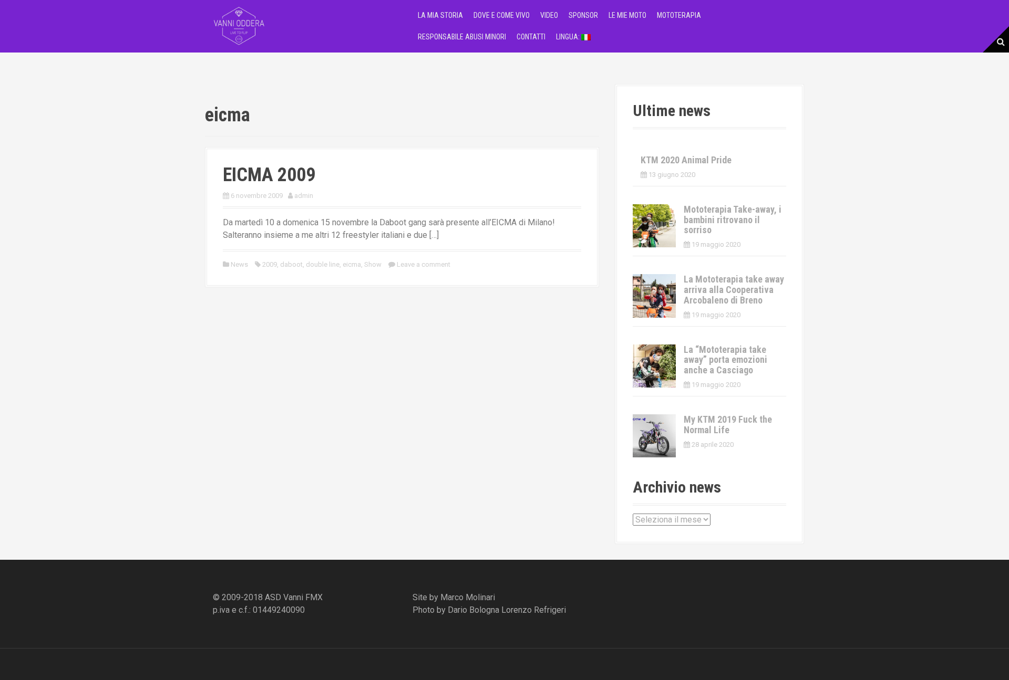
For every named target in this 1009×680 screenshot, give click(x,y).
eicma (352, 264)
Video (549, 15)
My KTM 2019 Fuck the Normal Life (728, 424)
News (239, 264)
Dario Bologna (473, 610)
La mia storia (440, 15)
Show (373, 264)
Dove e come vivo (501, 15)
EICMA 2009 (269, 175)
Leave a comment (423, 264)
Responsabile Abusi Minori (462, 37)
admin (303, 196)
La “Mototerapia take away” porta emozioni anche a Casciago (725, 360)
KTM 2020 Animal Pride (686, 159)
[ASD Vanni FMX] (239, 25)
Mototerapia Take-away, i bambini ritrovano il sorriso (732, 220)
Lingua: (568, 37)
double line (322, 264)
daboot (291, 264)
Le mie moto (627, 15)
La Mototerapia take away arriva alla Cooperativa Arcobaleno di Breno (734, 290)
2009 (269, 264)
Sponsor (583, 15)
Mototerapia (679, 15)
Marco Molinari (467, 597)
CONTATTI (531, 37)
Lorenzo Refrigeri (533, 610)
